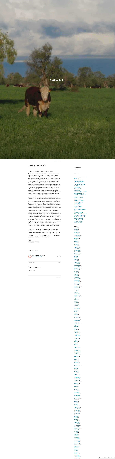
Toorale (76, 218)
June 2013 (76, 417)
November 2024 (77, 251)
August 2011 (76, 446)
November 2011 (77, 441)
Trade (81, 218)
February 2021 (77, 305)
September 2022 (77, 286)
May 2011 (76, 450)
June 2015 (76, 386)
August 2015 (76, 383)
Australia (84, 177)
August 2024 (76, 254)
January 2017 (76, 362)
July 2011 (75, 447)
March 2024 (76, 260)
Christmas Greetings (79, 181)
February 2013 (77, 422)
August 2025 (76, 238)
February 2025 (77, 247)
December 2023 (77, 265)
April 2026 (76, 230)
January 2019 (76, 334)
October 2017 (76, 353)
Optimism (77, 212)
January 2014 (76, 408)
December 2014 (77, 393)
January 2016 (76, 375)
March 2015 (76, 390)
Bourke (76, 178)
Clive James (77, 184)
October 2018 (76, 338)
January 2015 (76, 392)
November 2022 (77, 283)
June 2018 (76, 341)
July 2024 (76, 256)
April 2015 (76, 389)
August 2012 (76, 429)
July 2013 (76, 416)
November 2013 (77, 411)
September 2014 (77, 398)
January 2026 (76, 233)
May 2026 (76, 229)
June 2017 (76, 359)
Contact (59, 161)
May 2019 (76, 329)
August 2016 (76, 366)
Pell (81, 212)
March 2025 (76, 245)
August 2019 (76, 325)
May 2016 (76, 369)
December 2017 (77, 350)
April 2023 (76, 275)
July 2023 (76, 271)
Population (82, 215)
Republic (76, 216)
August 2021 (76, 298)
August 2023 (76, 269)
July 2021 (76, 299)
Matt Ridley (77, 205)
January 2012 (76, 438)
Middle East (77, 207)
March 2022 (76, 293)
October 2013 (76, 413)
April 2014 (76, 404)
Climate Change (78, 182)
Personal (77, 213)
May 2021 (76, 302)
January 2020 (76, 317)
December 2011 (77, 440)
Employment (77, 191)
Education (77, 190)
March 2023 (76, 277)
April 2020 (76, 314)
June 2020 (76, 311)
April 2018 (76, 344)
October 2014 (76, 396)
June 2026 (76, 227)
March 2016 (76, 372)
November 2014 (77, 395)
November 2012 (77, 425)
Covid (76, 185)
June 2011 (76, 449)
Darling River (77, 188)
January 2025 (76, 248)
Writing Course (78, 222)
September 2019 (77, 323)
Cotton (83, 184)
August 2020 (76, 308)
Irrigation (77, 200)
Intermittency (77, 199)
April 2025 (76, 244)
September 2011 (77, 444)
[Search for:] (80, 169)
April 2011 (76, 452)
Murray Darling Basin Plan (80, 210)
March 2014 (76, 405)
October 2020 (76, 307)
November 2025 (77, 236)
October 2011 (76, 443)
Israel (82, 200)
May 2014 (76, 402)
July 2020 (76, 310)
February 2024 (77, 262)
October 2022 (76, 284)
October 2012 (76, 426)
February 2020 (77, 316)
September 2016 (77, 365)
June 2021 (76, 301)
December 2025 (77, 235)
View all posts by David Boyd (37, 256)
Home (55, 161)
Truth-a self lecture (32, 262)
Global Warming (35, 250)
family (76, 194)
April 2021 (76, 304)
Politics (76, 215)
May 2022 (76, 292)
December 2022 (77, 281)
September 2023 (77, 268)
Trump (80, 219)
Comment (58, 277)
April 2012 (76, 435)
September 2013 (77, 414)
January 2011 (76, 455)
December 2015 (77, 377)
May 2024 (76, 259)
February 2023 (77, 278)
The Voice (82, 216)
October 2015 (76, 380)
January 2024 (76, 263)
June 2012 (76, 432)
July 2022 (76, 289)
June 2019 (76, 328)
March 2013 (76, 420)
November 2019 (77, 320)
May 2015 (76, 387)
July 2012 (76, 431)
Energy (83, 191)
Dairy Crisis (77, 187)
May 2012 (76, 434)
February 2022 (77, 295)
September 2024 (77, 253)
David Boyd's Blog (58, 80)
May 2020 (76, 313)
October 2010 (76, 458)
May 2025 (76, 242)
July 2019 (76, 326)
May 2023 (76, 274)
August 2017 (76, 356)
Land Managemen (78, 202)
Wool (80, 221)
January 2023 (76, 280)
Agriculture (77, 177)
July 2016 (76, 368)
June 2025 (76, 241)
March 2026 (76, 232)
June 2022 (76, 290)
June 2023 (76, 272)
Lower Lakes (77, 203)
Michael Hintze (78, 206)
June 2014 (76, 401)
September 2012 (77, 428)
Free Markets (82, 194)
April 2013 (76, 419)
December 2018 (77, 335)
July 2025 (76, 239)
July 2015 (76, 384)
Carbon (59, 262)
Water (76, 221)
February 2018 (77, 347)
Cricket (80, 185)
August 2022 (76, 287)
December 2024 (77, 250)
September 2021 (77, 296)
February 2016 (77, 374)
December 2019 (77, 319)
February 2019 (77, 332)
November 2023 (77, 266)
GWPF (76, 197)
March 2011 (76, 453)
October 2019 (76, 322)
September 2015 (77, 381)
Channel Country (78, 180)
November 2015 (77, 378)
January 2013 (76, 423)
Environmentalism (79, 193)
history (81, 197)
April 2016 (76, 371)
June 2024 (76, 257)
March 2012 (76, 437)
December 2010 (77, 456)
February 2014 (76, 407)
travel (76, 219)
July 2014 (76, 399)
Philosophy (83, 213)
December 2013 (77, 410)
